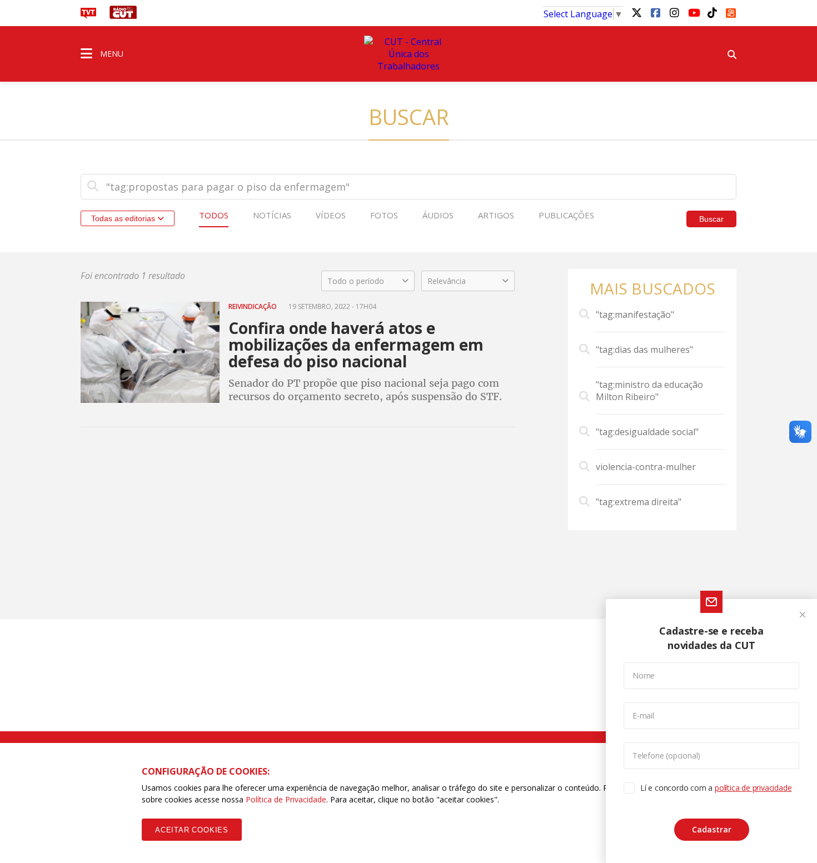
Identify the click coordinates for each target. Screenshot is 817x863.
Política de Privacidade (286, 799)
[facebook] (655, 12)
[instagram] (674, 12)
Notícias (272, 215)
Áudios (438, 215)
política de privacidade (753, 787)
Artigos (496, 215)
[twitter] (636, 12)
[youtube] (693, 12)
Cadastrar (711, 829)
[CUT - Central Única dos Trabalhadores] (408, 54)
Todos (213, 215)
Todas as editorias (124, 218)
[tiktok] (712, 12)
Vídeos (331, 215)
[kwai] (730, 11)
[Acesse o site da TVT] (88, 15)
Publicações (566, 215)
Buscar (711, 218)
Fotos (384, 215)
